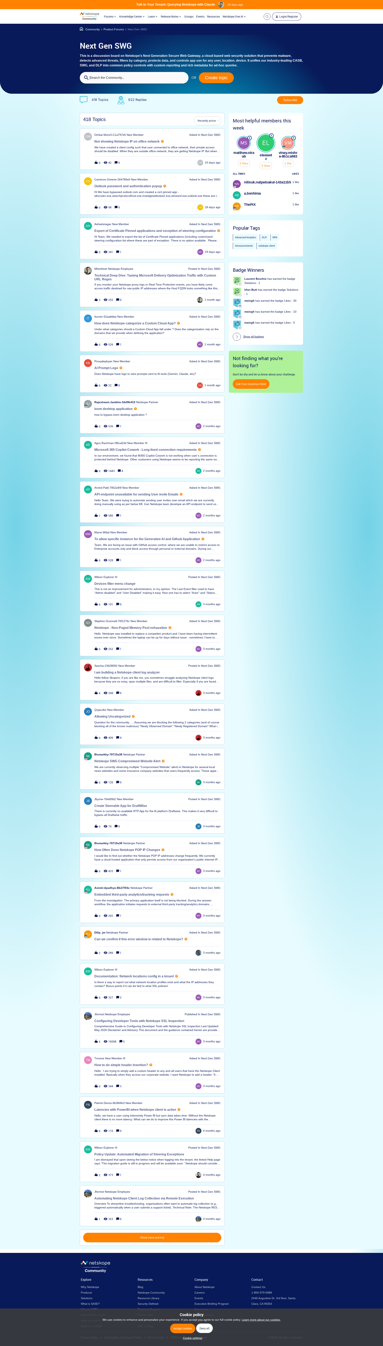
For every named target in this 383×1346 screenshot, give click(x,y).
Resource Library (148, 1298)
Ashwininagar (102, 224)
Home (90, 29)
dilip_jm (99, 932)
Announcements (244, 245)
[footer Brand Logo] (95, 1271)
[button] (191, 1338)
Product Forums (114, 29)
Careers (199, 1292)
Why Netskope (90, 1287)
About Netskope (204, 1287)
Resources (213, 16)
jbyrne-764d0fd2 (105, 799)
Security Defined (148, 1303)
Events (200, 16)
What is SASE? (90, 1303)
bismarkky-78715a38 (108, 754)
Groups (188, 16)
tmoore (99, 1058)
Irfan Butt (250, 289)
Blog (140, 1287)
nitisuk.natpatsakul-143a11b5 (267, 182)
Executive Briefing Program (211, 1303)
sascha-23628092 (105, 665)
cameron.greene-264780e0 (112, 179)
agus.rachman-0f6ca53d (110, 443)
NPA (274, 237)
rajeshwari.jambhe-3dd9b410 (114, 402)
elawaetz (266, 156)
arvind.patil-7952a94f (107, 487)
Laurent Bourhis (255, 278)
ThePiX (250, 204)
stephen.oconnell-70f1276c (112, 621)
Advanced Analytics (245, 237)
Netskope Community (151, 1292)
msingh (249, 300)
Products (86, 1292)
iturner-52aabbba (105, 316)
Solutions (86, 1298)
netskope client (267, 245)
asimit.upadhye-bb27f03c (112, 887)
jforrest (99, 1014)
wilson (98, 577)
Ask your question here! (251, 384)
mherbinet (100, 268)
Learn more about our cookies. (261, 1319)
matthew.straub (243, 154)
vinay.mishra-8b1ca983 (288, 154)
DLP (264, 237)
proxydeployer (103, 361)
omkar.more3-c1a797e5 (110, 134)
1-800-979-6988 (261, 1292)
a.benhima (252, 193)
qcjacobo (100, 709)
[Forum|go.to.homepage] (89, 17)
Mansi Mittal (102, 532)
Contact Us (258, 1287)
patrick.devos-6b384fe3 (109, 1103)
